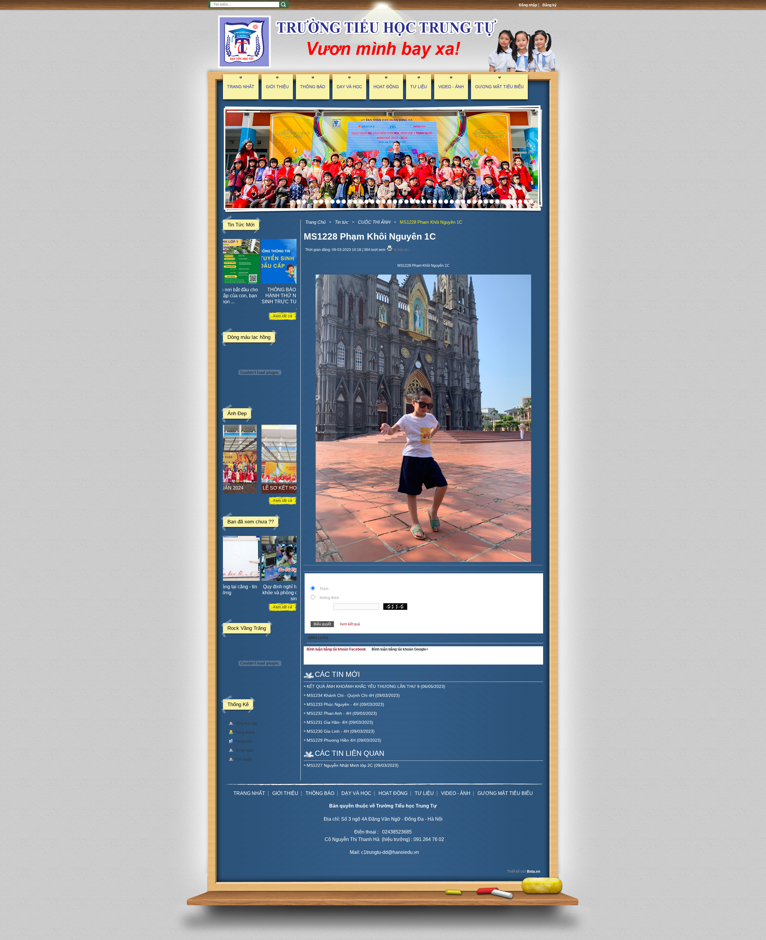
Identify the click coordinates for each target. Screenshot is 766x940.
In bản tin (401, 250)
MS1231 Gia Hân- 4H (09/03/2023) (340, 722)
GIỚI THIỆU (277, 86)
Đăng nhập (528, 5)
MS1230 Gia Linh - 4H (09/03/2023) (341, 731)
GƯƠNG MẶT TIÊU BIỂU (499, 86)
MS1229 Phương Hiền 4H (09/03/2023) (344, 740)
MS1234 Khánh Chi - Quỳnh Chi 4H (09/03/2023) (353, 695)
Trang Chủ (315, 222)
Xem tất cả (282, 316)
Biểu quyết (322, 624)
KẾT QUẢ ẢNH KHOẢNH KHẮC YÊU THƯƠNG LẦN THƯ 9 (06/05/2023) (376, 686)
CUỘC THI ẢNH (374, 222)
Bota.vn (533, 871)
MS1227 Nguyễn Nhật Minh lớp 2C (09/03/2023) (353, 765)
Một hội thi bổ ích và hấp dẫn (259, 586)
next (535, 159)
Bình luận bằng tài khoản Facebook (336, 649)
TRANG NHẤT (240, 86)
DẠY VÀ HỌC (349, 86)
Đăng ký (549, 5)
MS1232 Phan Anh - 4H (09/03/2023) (342, 713)
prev (227, 159)
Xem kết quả (350, 624)
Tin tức (342, 222)
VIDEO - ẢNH (451, 86)
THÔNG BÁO (312, 86)
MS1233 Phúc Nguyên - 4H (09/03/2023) (345, 704)
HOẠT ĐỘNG (386, 86)
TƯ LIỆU (418, 86)
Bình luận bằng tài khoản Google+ (400, 649)
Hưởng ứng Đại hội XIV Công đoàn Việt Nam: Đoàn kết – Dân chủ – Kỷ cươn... (259, 295)
